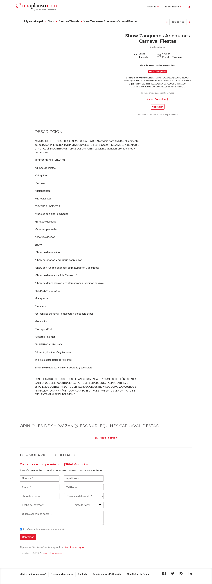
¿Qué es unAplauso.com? (33, 574)
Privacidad (46, 553)
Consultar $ (161, 99)
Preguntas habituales (62, 574)
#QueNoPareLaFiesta (137, 574)
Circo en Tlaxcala (69, 21)
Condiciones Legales (75, 547)
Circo (51, 21)
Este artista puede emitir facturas (159, 93)
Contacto (83, 574)
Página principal (33, 21)
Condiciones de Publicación (107, 574)
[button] (190, 7)
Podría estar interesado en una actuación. (44, 529)
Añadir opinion (108, 437)
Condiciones (57, 553)
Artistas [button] (151, 6)
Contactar (157, 107)
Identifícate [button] (172, 6)
